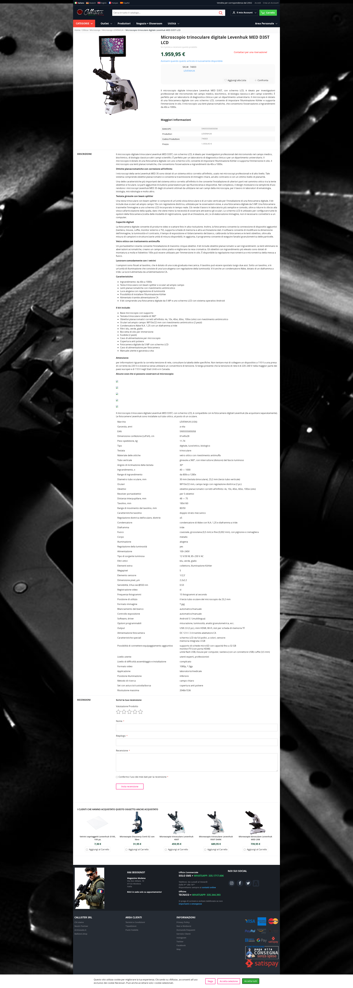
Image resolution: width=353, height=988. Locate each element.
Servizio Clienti (183, 933)
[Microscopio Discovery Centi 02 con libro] (137, 812)
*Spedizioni (130, 926)
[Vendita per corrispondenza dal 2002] (90, 13)
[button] (244, 13)
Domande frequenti (185, 930)
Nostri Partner (81, 926)
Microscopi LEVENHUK (113, 30)
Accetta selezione (229, 981)
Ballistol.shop (80, 933)
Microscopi (95, 30)
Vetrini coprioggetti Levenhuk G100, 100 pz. (98, 838)
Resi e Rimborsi (183, 926)
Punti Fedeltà (131, 930)
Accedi (258, 2)
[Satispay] (262, 967)
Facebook (181, 945)
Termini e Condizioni (135, 922)
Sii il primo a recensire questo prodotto (179, 47)
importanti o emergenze (190, 903)
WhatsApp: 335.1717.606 (209, 875)
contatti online (209, 887)
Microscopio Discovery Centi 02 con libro (137, 838)
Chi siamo (79, 922)
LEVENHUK (189, 70)
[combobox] (168, 13)
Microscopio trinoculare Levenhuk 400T (176, 838)
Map (178, 949)
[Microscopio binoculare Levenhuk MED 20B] (255, 812)
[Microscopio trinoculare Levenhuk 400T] (176, 812)
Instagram (181, 937)
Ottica (85, 30)
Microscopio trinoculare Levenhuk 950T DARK (216, 838)
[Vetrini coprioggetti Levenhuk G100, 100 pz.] (97, 812)
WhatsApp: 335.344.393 (206, 895)
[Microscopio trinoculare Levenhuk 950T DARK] (216, 812)
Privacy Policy (183, 922)
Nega (210, 981)
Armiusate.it (80, 930)
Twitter (179, 941)
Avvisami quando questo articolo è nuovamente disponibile (192, 61)
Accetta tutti (250, 981)
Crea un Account (271, 2)
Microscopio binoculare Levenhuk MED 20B (255, 838)
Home (77, 30)
